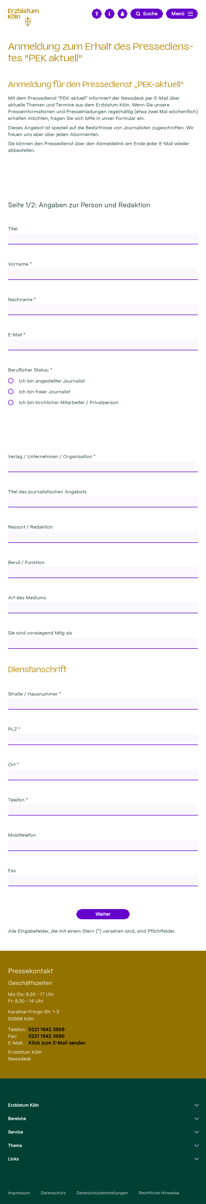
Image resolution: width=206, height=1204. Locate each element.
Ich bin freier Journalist (44, 391)
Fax (12, 870)
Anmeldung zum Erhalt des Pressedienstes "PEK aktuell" (100, 52)
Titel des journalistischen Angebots (47, 491)
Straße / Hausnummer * (34, 694)
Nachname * (22, 299)
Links (13, 1159)
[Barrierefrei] (97, 14)
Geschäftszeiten (30, 982)
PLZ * (14, 729)
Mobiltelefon (22, 835)
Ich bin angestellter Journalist (52, 381)
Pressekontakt (30, 971)
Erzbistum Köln (23, 1105)
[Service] (110, 14)
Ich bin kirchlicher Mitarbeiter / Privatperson (69, 402)
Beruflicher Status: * (30, 370)
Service (15, 1132)
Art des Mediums (27, 597)
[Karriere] (122, 14)
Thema (15, 1145)
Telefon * (18, 800)
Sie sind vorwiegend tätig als (40, 633)
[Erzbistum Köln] (25, 17)
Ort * (13, 764)
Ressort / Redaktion (30, 527)
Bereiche (17, 1118)
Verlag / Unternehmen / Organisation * (51, 456)
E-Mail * (16, 334)
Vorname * (20, 264)
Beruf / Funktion (26, 562)
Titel (12, 228)
